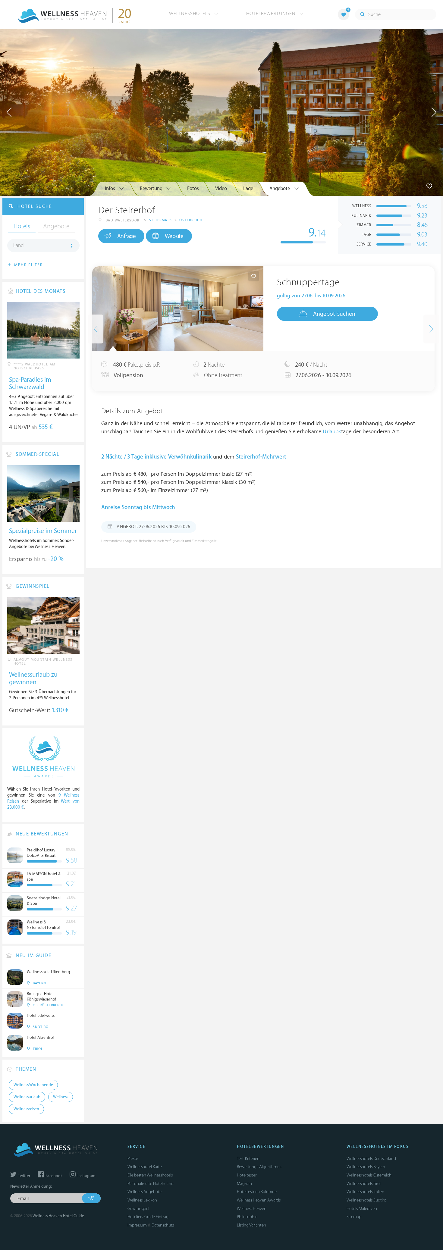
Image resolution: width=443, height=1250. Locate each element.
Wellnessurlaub (27, 1097)
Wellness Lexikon (142, 1200)
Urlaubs (332, 431)
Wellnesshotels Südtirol (367, 1200)
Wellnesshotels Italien (365, 1191)
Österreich (191, 220)
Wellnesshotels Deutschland (371, 1158)
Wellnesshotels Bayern (366, 1166)
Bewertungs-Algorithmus (259, 1166)
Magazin (244, 1183)
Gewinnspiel (138, 1208)
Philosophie (247, 1216)
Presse (132, 1158)
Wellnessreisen (26, 1109)
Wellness (60, 1097)
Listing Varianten (251, 1225)
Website (174, 236)
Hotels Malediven (362, 1208)
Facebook (53, 1175)
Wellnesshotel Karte (144, 1166)
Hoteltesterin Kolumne (257, 1191)
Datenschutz (163, 1225)
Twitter (23, 1175)
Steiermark (160, 220)
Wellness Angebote (144, 1191)
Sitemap (354, 1216)
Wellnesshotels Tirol (364, 1183)
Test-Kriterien (248, 1158)
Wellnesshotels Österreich (369, 1175)
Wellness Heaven (251, 1208)
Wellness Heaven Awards (259, 1200)
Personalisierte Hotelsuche (150, 1183)
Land (18, 246)
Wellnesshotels (190, 13)
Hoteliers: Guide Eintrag (147, 1216)
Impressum (137, 1225)
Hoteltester (246, 1175)
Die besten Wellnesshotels (150, 1175)
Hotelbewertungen (271, 13)
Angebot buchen (334, 314)
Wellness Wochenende (33, 1084)
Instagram (86, 1175)
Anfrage (126, 236)
